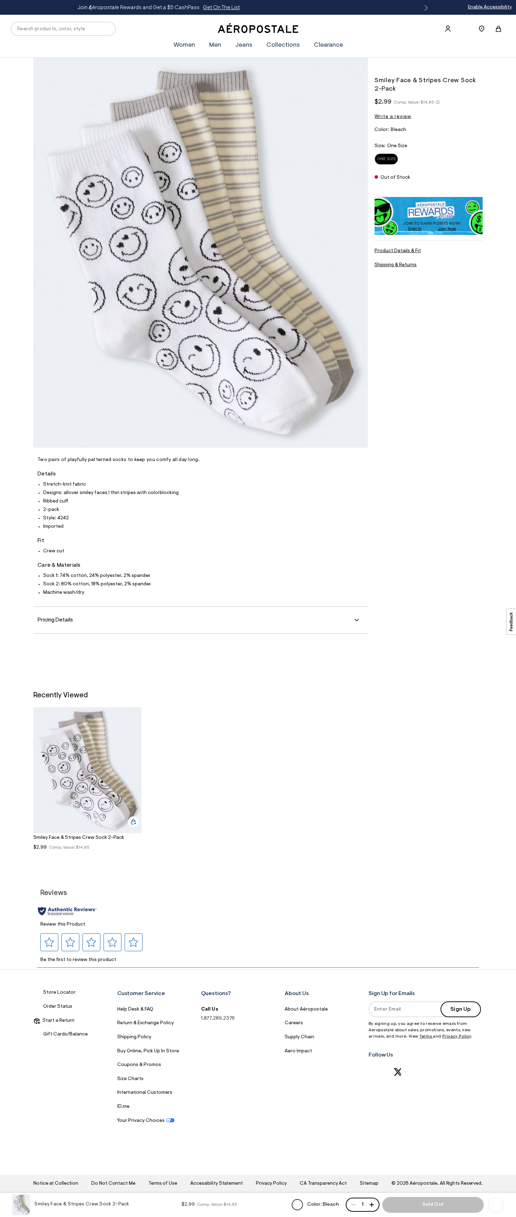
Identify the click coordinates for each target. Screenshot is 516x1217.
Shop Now (323, 8)
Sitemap (369, 1183)
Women (184, 45)
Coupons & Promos (139, 1065)
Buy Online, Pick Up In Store (148, 1051)
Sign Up (460, 1009)
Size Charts (130, 1079)
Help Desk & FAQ (135, 1009)
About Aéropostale (306, 1009)
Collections (283, 45)
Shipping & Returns (396, 265)
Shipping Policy (134, 1037)
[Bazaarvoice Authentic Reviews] (67, 911)
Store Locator (59, 992)
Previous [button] (91, 8)
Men (215, 45)
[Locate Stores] (482, 29)
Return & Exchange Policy (145, 1023)
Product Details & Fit (398, 251)
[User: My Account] (448, 29)
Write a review (393, 116)
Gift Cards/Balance (65, 1034)
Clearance (328, 45)
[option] (87, 783)
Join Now (447, 229)
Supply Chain (299, 1037)
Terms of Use (162, 1183)
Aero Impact (298, 1051)
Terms (426, 1036)
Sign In (415, 229)
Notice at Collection (55, 1183)
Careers (294, 1023)
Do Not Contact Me (113, 1183)
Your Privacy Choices (141, 1120)
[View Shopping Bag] (498, 29)
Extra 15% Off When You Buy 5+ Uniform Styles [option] (264, 8)
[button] (49, 942)
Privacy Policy (456, 1036)
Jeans (243, 45)
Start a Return (57, 1020)
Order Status (57, 1006)
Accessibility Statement (216, 1183)
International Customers (144, 1092)
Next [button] (425, 8)
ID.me (123, 1106)
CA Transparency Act (323, 1183)
